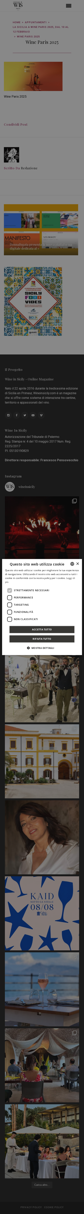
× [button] (77, 563)
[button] (42, 647)
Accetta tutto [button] (42, 629)
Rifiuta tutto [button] (42, 638)
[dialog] (42, 607)
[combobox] (72, 564)
